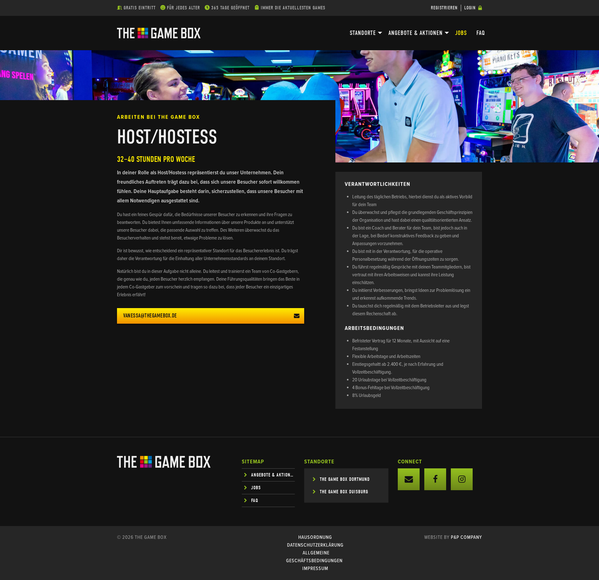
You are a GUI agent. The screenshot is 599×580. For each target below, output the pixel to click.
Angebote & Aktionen (415, 32)
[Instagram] (462, 479)
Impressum (315, 568)
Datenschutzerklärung (315, 545)
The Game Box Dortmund (345, 479)
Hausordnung (315, 537)
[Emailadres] (409, 479)
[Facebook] (435, 479)
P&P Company (466, 537)
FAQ (480, 32)
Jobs (461, 32)
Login (470, 8)
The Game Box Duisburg (344, 492)
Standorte (363, 32)
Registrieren (444, 8)
